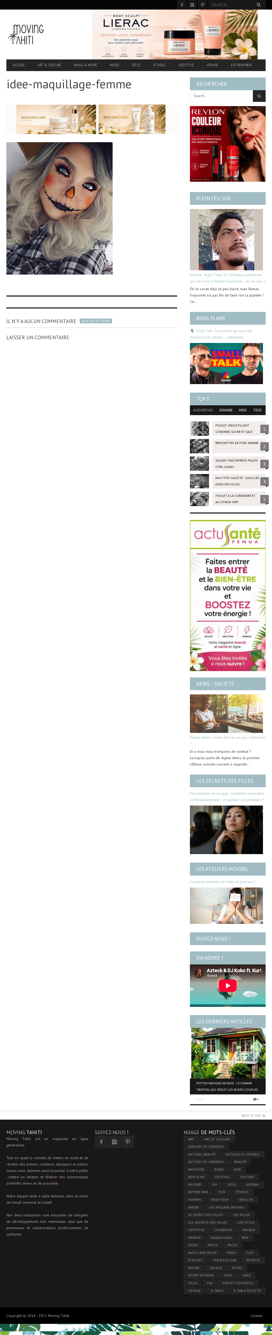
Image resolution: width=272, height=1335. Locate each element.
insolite (246, 1200)
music (233, 1245)
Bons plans (210, 318)
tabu (246, 1275)
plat (250, 1253)
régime (194, 1268)
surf (228, 1275)
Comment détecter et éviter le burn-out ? (223, 881)
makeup (194, 1238)
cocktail (222, 1177)
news (231, 1253)
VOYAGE (194, 1291)
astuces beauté (202, 1154)
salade (216, 1268)
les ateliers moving (226, 1207)
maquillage (221, 1238)
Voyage (212, 65)
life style (245, 1222)
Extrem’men (241, 65)
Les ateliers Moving (222, 869)
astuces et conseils (206, 1162)
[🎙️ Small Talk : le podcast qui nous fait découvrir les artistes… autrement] (226, 363)
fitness (242, 1192)
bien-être (196, 1169)
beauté (240, 1162)
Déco (136, 65)
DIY (215, 1184)
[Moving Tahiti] (45, 34)
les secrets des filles (207, 1222)
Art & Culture (49, 65)
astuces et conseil (243, 1154)
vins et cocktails (238, 1283)
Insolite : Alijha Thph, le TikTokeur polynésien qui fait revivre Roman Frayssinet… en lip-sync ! (227, 278)
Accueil (19, 65)
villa (192, 1283)
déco (232, 1184)
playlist (195, 1260)
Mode (114, 65)
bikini (219, 1169)
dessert (195, 1184)
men (245, 1238)
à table (217, 1291)
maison (249, 1230)
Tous (257, 410)
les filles (241, 1215)
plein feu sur (224, 1260)
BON (237, 1169)
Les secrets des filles (224, 781)
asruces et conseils (206, 1147)
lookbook (223, 1230)
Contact (256, 1315)
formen (195, 1200)
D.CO (199, 1099)
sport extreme (201, 1275)
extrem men (198, 1192)
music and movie (202, 1253)
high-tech (220, 1200)
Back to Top (251, 1115)
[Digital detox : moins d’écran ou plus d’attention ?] (226, 713)
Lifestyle (186, 65)
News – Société (215, 684)
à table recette (247, 1291)
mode (193, 1245)
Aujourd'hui (203, 410)
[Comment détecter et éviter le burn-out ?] (226, 906)
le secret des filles (205, 1215)
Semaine (226, 410)
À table (159, 65)
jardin (193, 1207)
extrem (252, 1184)
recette (253, 1260)
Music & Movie (85, 65)
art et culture (217, 1139)
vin (209, 1283)
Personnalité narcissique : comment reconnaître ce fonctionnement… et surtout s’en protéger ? (227, 796)
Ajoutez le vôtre (96, 321)
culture (247, 1177)
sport (237, 1268)
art (191, 1139)
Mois (243, 410)
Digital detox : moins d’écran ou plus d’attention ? (227, 740)
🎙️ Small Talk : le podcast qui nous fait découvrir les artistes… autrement (221, 334)
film (222, 1192)
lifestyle (196, 1230)
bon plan (196, 1177)
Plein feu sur (213, 198)
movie (213, 1245)
